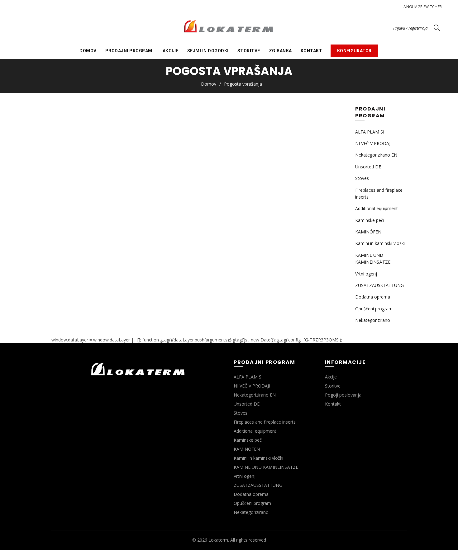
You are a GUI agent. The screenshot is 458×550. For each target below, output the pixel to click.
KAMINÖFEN (368, 232)
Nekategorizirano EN (376, 155)
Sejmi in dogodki (208, 50)
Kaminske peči (369, 220)
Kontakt (311, 50)
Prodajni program (128, 50)
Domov (88, 50)
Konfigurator (354, 50)
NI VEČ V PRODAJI (373, 143)
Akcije (171, 50)
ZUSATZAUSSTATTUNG (379, 285)
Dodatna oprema (372, 297)
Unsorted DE (368, 167)
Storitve (248, 50)
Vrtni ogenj (366, 274)
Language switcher (422, 6)
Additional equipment (376, 208)
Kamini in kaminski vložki (380, 243)
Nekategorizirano (372, 320)
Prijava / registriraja (410, 28)
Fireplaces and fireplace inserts (265, 422)
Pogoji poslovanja (343, 395)
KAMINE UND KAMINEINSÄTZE (266, 467)
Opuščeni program (374, 309)
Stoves (362, 178)
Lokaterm (218, 540)
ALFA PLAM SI (369, 132)
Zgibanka (280, 50)
